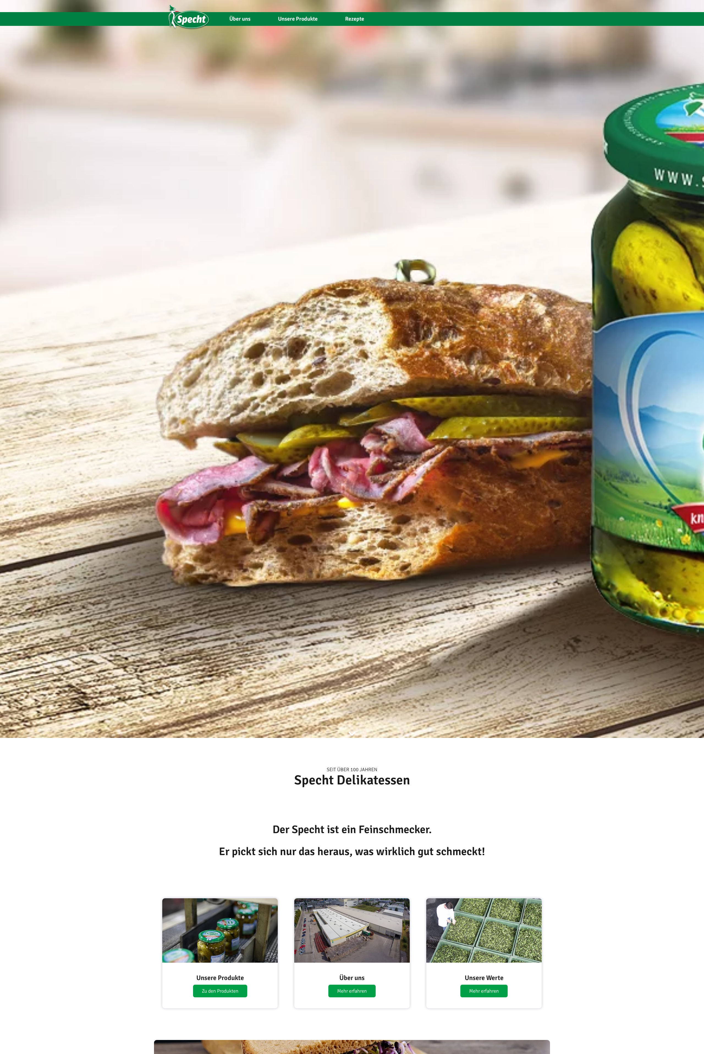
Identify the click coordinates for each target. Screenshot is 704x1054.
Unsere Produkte (298, 18)
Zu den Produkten (220, 991)
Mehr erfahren (352, 991)
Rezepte (354, 18)
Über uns (240, 18)
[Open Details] (220, 930)
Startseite (189, 14)
